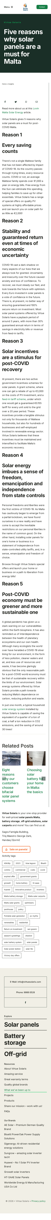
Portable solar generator (14, 916)
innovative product (23, 889)
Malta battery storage (13, 896)
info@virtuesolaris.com (29, 981)
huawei (7, 889)
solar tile (29, 949)
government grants (28, 876)
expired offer (9, 876)
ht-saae (36, 883)
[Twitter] (15, 102)
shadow (28, 936)
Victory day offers (11, 955)
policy (20, 909)
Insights (11, 84)
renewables (9, 922)
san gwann (32, 929)
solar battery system (13, 942)
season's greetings (12, 936)
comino (7, 870)
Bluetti (43, 863)
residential (23, 922)
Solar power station (12, 949)
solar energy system (13, 709)
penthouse (8, 909)
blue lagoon (31, 863)
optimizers (29, 903)
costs (32, 870)
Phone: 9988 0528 (25, 992)
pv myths (34, 916)
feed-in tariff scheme (14, 399)
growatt (7, 883)
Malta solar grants (11, 903)
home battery (21, 883)
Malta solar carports (36, 896)
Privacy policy (39, 1201)
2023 (18, 863)
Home (4, 84)
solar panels (32, 942)
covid (42, 870)
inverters (40, 889)
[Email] (36, 102)
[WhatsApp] (26, 102)
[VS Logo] (25, 4)
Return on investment (13, 929)
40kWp (7, 863)
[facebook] (25, 1002)
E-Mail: (14, 981)
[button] (4, 779)
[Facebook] (5, 102)
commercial (20, 870)
